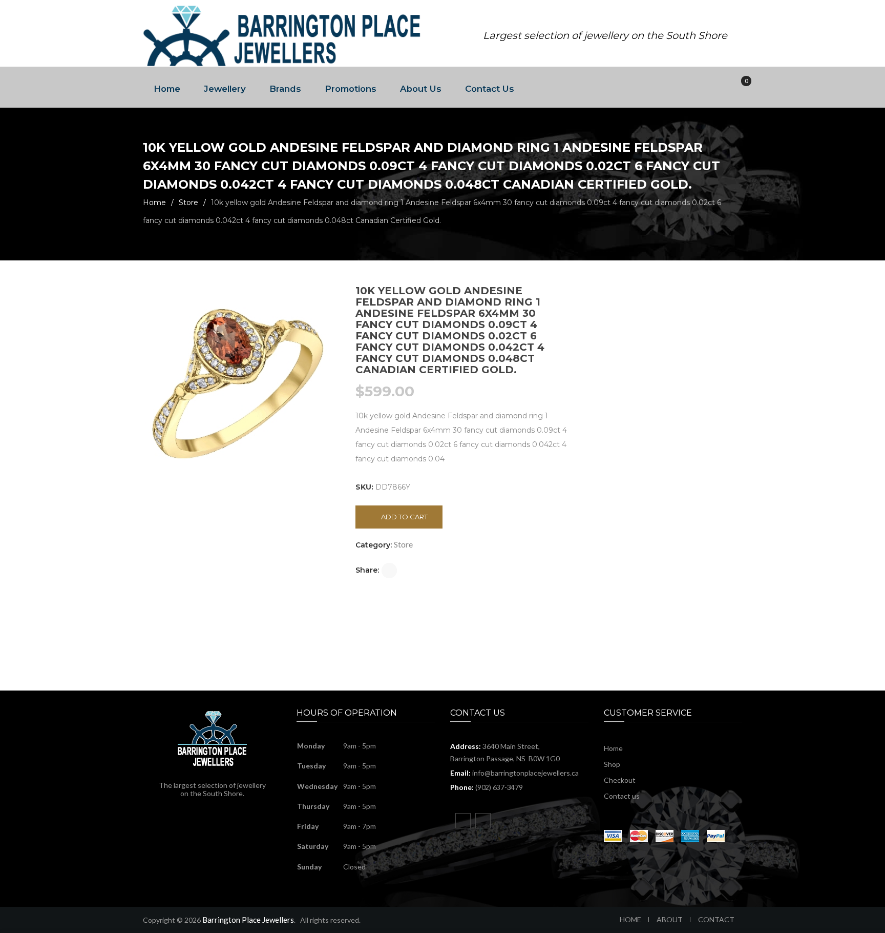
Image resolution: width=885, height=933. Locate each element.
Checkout (620, 780)
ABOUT (670, 919)
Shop (612, 764)
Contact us (622, 796)
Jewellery (225, 89)
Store (188, 202)
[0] (739, 87)
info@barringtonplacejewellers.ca (525, 772)
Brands (285, 89)
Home (167, 89)
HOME (630, 919)
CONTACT (716, 919)
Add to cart (404, 517)
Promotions (350, 89)
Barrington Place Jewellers (248, 919)
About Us (420, 89)
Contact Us (489, 89)
